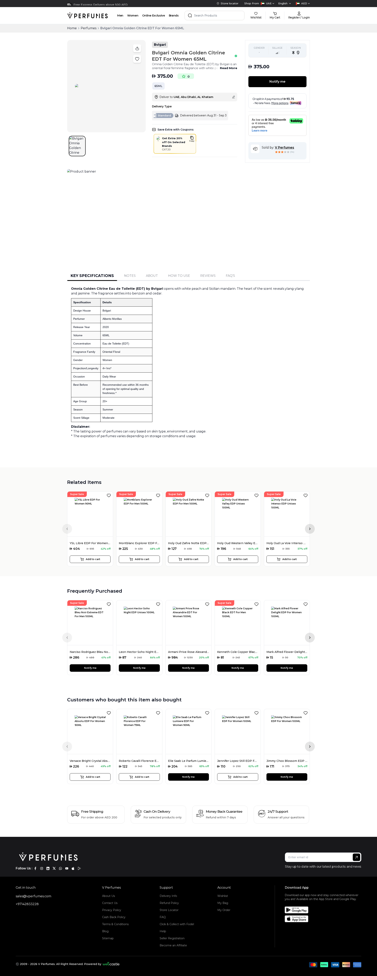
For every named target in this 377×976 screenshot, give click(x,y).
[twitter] (54, 868)
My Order (223, 910)
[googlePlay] (79, 868)
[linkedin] (47, 868)
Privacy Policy (111, 910)
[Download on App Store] (324, 918)
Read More (228, 68)
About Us (108, 896)
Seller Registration (172, 938)
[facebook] (35, 868)
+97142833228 (27, 904)
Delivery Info (168, 896)
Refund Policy (169, 903)
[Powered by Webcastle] (111, 964)
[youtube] (66, 868)
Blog (105, 931)
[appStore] (73, 868)
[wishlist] (109, 495)
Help (163, 931)
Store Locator (169, 910)
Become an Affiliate (173, 945)
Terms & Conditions (115, 924)
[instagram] (41, 868)
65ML (158, 86)
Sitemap (108, 938)
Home (72, 28)
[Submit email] (356, 857)
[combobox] (267, 3)
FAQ (163, 917)
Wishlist (222, 896)
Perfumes (88, 28)
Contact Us (109, 903)
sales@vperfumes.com (33, 896)
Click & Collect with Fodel (177, 924)
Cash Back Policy (113, 917)
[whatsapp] (60, 868)
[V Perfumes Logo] (87, 15)
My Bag (222, 903)
